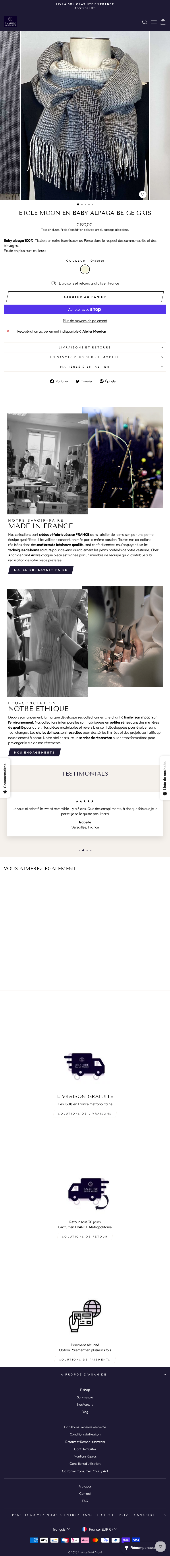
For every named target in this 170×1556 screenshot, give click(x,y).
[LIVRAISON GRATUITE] (85, 1044)
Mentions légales (85, 1456)
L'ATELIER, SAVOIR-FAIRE (41, 569)
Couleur (85, 260)
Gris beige (85, 269)
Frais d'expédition (72, 230)
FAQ (85, 1501)
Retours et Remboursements (85, 1442)
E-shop (85, 1390)
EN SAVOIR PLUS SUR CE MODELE (85, 357)
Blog (85, 1412)
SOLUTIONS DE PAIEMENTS (85, 1359)
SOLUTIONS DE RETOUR (85, 1236)
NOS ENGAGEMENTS (34, 752)
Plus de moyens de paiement (85, 320)
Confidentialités (85, 1449)
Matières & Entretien (85, 366)
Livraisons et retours (85, 347)
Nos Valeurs (85, 1404)
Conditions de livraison (85, 1434)
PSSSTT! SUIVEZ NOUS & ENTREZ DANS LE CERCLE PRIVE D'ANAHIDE (84, 1515)
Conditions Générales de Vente (85, 1427)
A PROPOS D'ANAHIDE (84, 1374)
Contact (85, 1493)
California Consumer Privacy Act (85, 1471)
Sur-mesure (85, 1397)
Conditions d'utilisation (85, 1463)
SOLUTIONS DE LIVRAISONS (85, 1113)
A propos (85, 1486)
